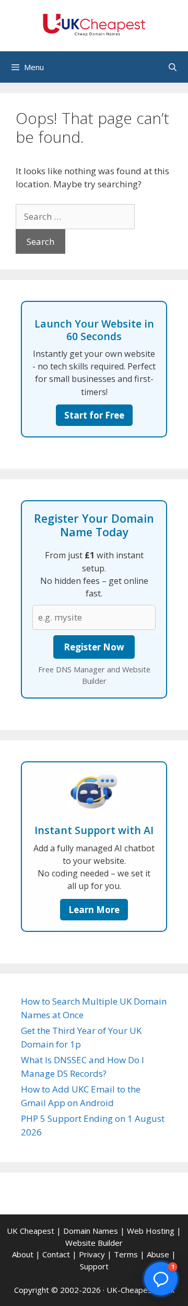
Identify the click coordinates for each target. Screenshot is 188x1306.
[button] (161, 1279)
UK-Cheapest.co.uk (140, 1290)
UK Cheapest (30, 1230)
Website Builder (94, 1242)
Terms (126, 1254)
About (22, 1254)
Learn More (94, 910)
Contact (56, 1254)
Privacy (92, 1254)
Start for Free (94, 415)
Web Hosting (150, 1230)
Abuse (158, 1254)
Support (94, 1266)
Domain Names (90, 1230)
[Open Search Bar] (172, 67)
